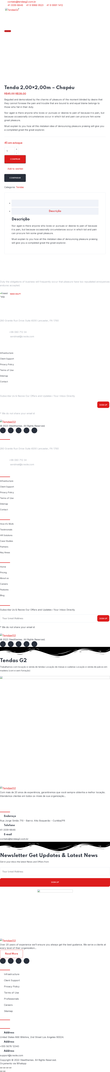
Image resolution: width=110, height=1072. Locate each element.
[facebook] (3, 430)
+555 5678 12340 (9, 1046)
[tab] (55, 203)
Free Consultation (21, 298)
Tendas (20, 187)
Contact (4, 381)
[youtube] (34, 430)
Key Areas (5, 552)
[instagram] (26, 430)
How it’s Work (7, 523)
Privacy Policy (7, 364)
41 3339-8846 (7, 829)
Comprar (15, 159)
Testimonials (6, 529)
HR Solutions (6, 535)
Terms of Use (7, 370)
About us (4, 578)
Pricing (3, 572)
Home (3, 566)
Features (4, 589)
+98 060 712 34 (18, 332)
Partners (4, 546)
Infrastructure (6, 353)
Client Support (7, 358)
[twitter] (11, 430)
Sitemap (4, 375)
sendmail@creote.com (22, 336)
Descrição (55, 211)
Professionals (11, 998)
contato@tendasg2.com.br (14, 838)
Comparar (15, 178)
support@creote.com (11, 1055)
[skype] (18, 430)
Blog (2, 595)
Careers (4, 584)
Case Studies (6, 541)
